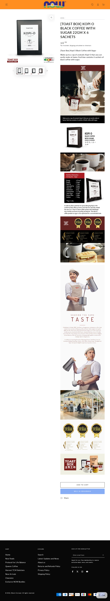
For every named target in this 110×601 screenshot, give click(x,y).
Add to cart (83, 485)
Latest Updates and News (48, 559)
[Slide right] (47, 71)
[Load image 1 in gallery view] (19, 71)
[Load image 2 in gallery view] (26, 71)
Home (62, 18)
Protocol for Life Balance (15, 562)
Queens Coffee (11, 566)
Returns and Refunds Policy (49, 566)
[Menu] (6, 4)
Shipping (72, 45)
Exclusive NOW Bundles (15, 582)
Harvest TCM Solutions (15, 570)
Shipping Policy (44, 574)
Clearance (9, 578)
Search (40, 555)
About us (41, 562)
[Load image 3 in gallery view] (33, 71)
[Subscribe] (103, 555)
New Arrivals (10, 574)
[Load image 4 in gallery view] (41, 71)
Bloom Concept (16, 593)
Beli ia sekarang (82, 491)
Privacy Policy (43, 570)
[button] (92, 4)
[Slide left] (13, 71)
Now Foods (9, 559)
